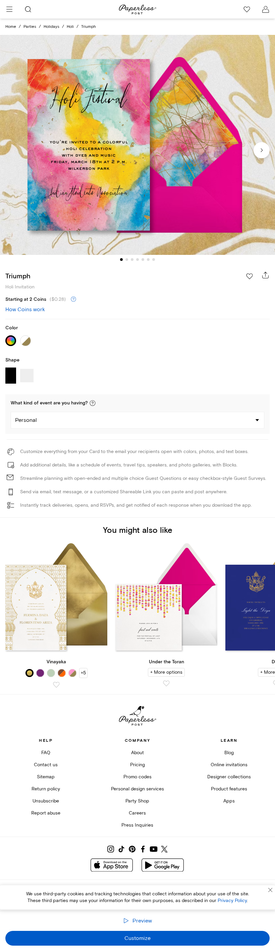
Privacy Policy (232, 900)
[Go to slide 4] (137, 259)
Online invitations (229, 765)
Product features (229, 789)
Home (10, 26)
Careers (137, 813)
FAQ (45, 753)
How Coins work (25, 309)
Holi (70, 26)
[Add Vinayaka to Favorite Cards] (56, 685)
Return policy (46, 789)
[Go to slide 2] (126, 259)
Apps (229, 801)
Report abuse (45, 813)
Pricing (137, 765)
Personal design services (137, 789)
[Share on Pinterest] (132, 849)
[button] (92, 403)
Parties (29, 26)
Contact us (46, 765)
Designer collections (229, 777)
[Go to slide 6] (148, 259)
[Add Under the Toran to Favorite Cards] (166, 683)
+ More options (166, 672)
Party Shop (137, 801)
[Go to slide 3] (132, 259)
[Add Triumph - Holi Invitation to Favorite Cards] (249, 276)
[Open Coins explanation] (73, 299)
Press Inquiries (137, 825)
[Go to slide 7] (153, 259)
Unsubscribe (46, 801)
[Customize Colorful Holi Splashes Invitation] (138, 144)
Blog (229, 753)
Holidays (51, 26)
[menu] (9, 9)
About (137, 753)
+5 (83, 673)
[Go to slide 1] (121, 259)
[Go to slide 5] (143, 259)
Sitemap (46, 777)
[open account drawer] (265, 9)
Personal (26, 420)
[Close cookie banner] (270, 890)
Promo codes (137, 777)
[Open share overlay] (266, 275)
